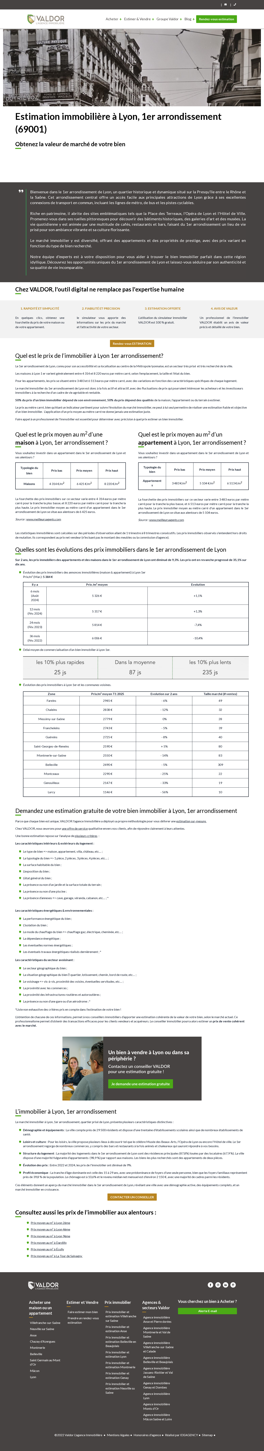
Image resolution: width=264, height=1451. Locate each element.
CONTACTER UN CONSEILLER (132, 1197)
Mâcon (34, 1370)
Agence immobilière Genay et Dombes (156, 1385)
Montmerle (37, 1347)
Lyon (33, 1377)
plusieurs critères (86, 836)
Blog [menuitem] (187, 19)
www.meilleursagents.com (43, 519)
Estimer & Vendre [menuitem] (137, 19)
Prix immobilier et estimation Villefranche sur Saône (121, 1316)
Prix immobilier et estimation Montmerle (120, 1365)
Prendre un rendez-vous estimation (83, 1320)
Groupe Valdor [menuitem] (168, 19)
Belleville (36, 1354)
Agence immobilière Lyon (156, 1396)
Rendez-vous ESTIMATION (132, 343)
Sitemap (207, 1435)
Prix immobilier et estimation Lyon (117, 1354)
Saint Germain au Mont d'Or (45, 1362)
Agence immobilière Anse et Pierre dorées (157, 1319)
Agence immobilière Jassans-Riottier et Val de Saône (158, 1372)
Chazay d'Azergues (42, 1341)
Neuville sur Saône (42, 1329)
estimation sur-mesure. (191, 821)
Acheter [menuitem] (112, 19)
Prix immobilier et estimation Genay (117, 1375)
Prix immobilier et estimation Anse (117, 1329)
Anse (33, 1335)
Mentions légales (118, 1435)
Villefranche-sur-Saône (45, 1322)
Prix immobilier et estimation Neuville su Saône (120, 1388)
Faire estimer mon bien (83, 1312)
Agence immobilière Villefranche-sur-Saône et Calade (158, 1347)
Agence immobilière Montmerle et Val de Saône (156, 1332)
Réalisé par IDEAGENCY (181, 1435)
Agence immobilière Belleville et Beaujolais (158, 1360)
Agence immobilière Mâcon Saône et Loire (157, 1417)
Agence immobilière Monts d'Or (156, 1406)
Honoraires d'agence (147, 1435)
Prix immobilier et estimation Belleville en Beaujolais (121, 1341)
